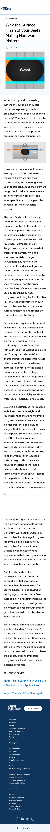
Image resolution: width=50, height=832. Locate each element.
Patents (12, 757)
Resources (13, 794)
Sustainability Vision (17, 783)
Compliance (13, 751)
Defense (12, 722)
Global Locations (15, 777)
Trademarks (13, 763)
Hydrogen (13, 743)
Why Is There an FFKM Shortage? (23, 693)
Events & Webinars (16, 800)
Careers (12, 786)
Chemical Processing (17, 728)
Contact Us (13, 789)
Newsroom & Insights (17, 797)
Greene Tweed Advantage (19, 774)
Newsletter (13, 803)
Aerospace (13, 719)
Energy (12, 737)
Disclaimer (13, 766)
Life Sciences (14, 734)
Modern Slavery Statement (19, 769)
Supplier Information (17, 760)
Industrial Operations (17, 731)
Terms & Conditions (16, 806)
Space (11, 725)
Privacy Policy (14, 809)
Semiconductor (15, 740)
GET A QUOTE (33, 708)
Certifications (14, 748)
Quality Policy (14, 754)
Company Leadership (17, 780)
